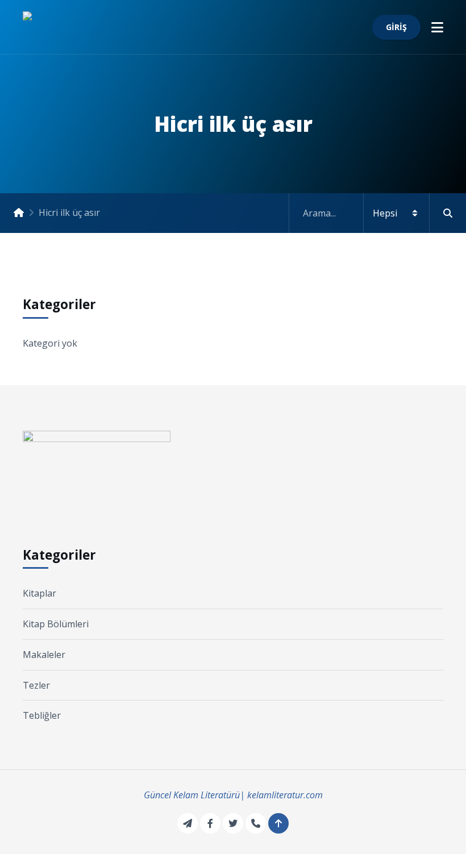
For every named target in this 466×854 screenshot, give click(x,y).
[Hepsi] (377, 213)
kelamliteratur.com (285, 795)
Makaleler (44, 654)
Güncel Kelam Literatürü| (194, 795)
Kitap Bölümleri (56, 624)
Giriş (396, 27)
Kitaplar (39, 593)
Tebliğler (42, 715)
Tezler (36, 685)
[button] (437, 27)
